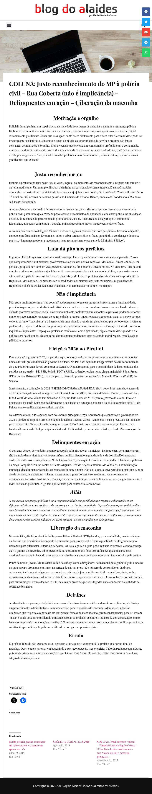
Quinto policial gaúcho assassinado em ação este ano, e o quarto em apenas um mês (27, 745)
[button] (146, 11)
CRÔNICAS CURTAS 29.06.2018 (71, 741)
